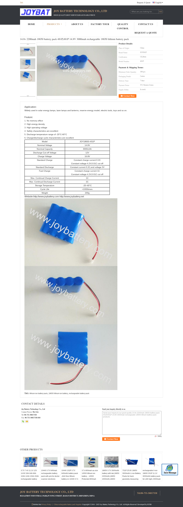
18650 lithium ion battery (58, 393)
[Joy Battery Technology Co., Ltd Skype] (23, 421)
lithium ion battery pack (38, 393)
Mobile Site (37, 504)
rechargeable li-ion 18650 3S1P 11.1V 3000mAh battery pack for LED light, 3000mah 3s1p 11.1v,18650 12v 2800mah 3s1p (152, 477)
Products (53, 24)
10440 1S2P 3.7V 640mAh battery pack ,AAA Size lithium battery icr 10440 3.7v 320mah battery (69, 476)
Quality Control (123, 26)
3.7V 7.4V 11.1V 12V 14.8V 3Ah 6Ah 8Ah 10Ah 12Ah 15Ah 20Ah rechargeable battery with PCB (30, 476)
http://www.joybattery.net (71, 196)
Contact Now (129, 96)
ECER (149, 504)
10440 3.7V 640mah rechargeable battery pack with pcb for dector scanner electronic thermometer (50, 476)
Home (31, 24)
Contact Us (145, 24)
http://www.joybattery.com (46, 196)
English (158, 3)
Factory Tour (100, 24)
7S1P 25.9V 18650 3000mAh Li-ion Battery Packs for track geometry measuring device (131, 476)
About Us (77, 24)
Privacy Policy (46, 504)
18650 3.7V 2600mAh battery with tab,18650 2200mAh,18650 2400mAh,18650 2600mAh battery (110, 476)
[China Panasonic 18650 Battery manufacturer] (35, 12)
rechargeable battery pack (79, 393)
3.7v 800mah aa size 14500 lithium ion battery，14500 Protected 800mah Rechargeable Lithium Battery (90, 477)
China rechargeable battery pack (64, 504)
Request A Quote (143, 3)
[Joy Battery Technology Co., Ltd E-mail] (26, 421)
